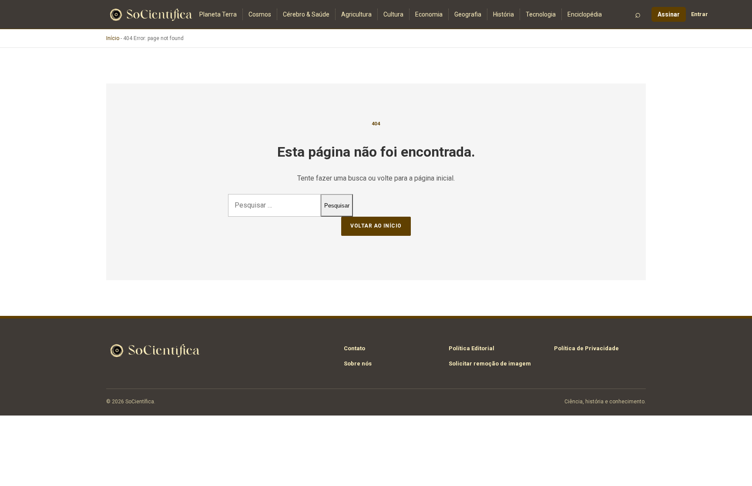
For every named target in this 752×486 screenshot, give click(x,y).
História (503, 14)
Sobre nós (358, 363)
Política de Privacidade (586, 348)
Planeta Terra (218, 14)
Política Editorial (471, 348)
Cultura (393, 14)
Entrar (699, 14)
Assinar (669, 14)
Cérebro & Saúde (306, 14)
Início (112, 38)
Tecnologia (541, 14)
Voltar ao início (376, 226)
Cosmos (259, 14)
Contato (354, 348)
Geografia (467, 14)
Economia (429, 14)
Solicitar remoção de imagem (490, 363)
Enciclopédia (584, 14)
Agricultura (356, 14)
